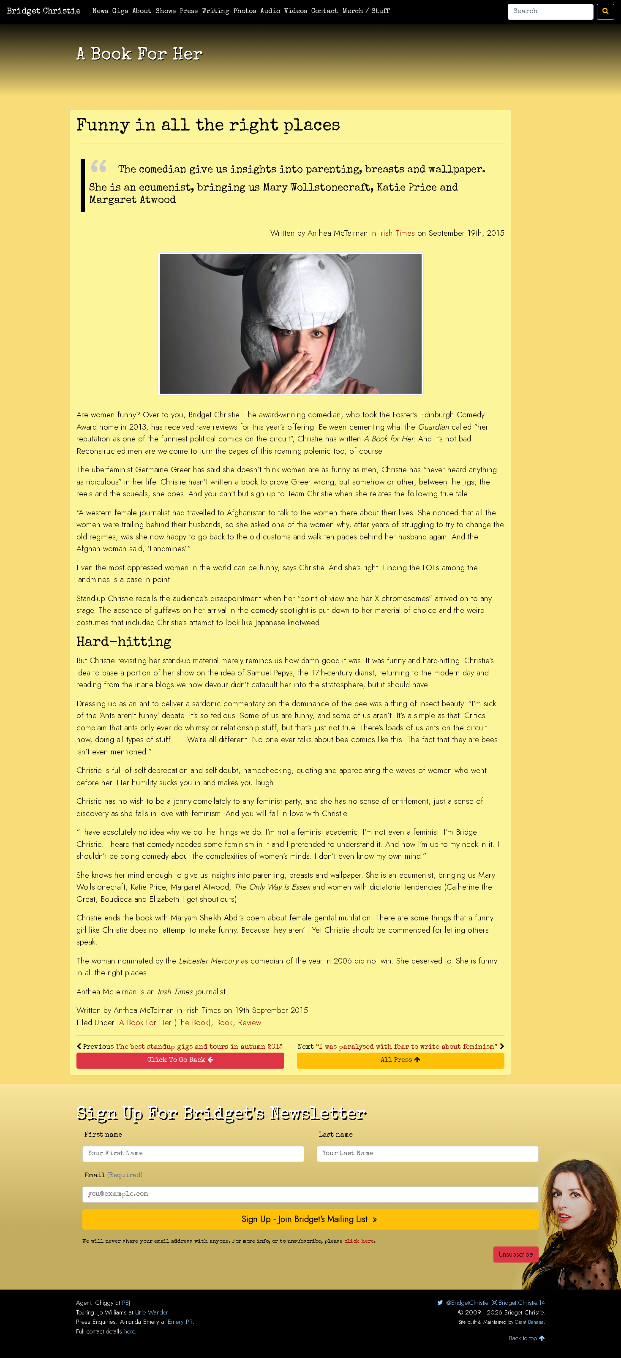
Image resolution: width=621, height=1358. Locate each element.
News (100, 11)
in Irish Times (392, 233)
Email (113, 1176)
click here (359, 1241)
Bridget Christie (44, 12)
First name (103, 1135)
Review (249, 1022)
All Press (397, 1060)
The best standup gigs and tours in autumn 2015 (199, 1047)
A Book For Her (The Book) (165, 1022)
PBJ (126, 1302)
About (141, 11)
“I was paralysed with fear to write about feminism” (407, 1047)
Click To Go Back (177, 1060)
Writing (215, 11)
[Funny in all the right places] (291, 323)
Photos (245, 11)
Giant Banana (529, 1322)
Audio (270, 11)
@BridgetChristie (466, 1302)
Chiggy (104, 1302)
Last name (336, 1135)
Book (224, 1022)
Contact (324, 11)
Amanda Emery (139, 1321)
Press (189, 11)
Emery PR (180, 1321)
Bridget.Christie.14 (521, 1302)
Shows (165, 11)
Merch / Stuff (365, 11)
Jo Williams (112, 1312)
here (129, 1331)
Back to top (524, 1338)
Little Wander (151, 1312)
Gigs (120, 11)
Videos (295, 11)
